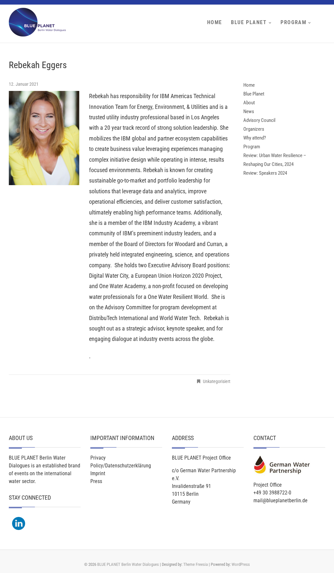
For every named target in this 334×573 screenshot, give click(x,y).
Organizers (253, 129)
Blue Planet (249, 22)
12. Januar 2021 (23, 84)
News (248, 111)
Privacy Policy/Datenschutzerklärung (120, 462)
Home (214, 22)
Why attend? (254, 138)
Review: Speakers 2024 (265, 173)
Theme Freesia (195, 564)
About (249, 103)
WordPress (241, 564)
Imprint (97, 473)
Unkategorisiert (216, 381)
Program (293, 22)
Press (96, 481)
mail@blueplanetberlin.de (280, 500)
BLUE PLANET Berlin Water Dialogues (128, 564)
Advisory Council (259, 120)
